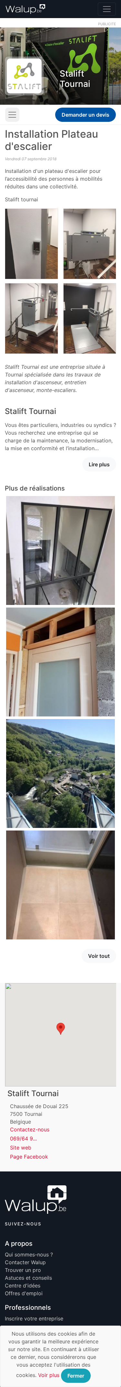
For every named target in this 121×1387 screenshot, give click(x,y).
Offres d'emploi (24, 1293)
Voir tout (99, 956)
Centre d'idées (22, 1285)
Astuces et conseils (28, 1278)
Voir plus (48, 1375)
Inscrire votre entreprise (34, 1318)
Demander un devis (85, 114)
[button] (60, 1028)
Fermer (75, 1375)
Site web (20, 1147)
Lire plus (99, 464)
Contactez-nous (29, 1129)
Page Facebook (29, 1156)
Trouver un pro (23, 1270)
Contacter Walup (25, 1262)
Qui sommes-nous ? (29, 1254)
